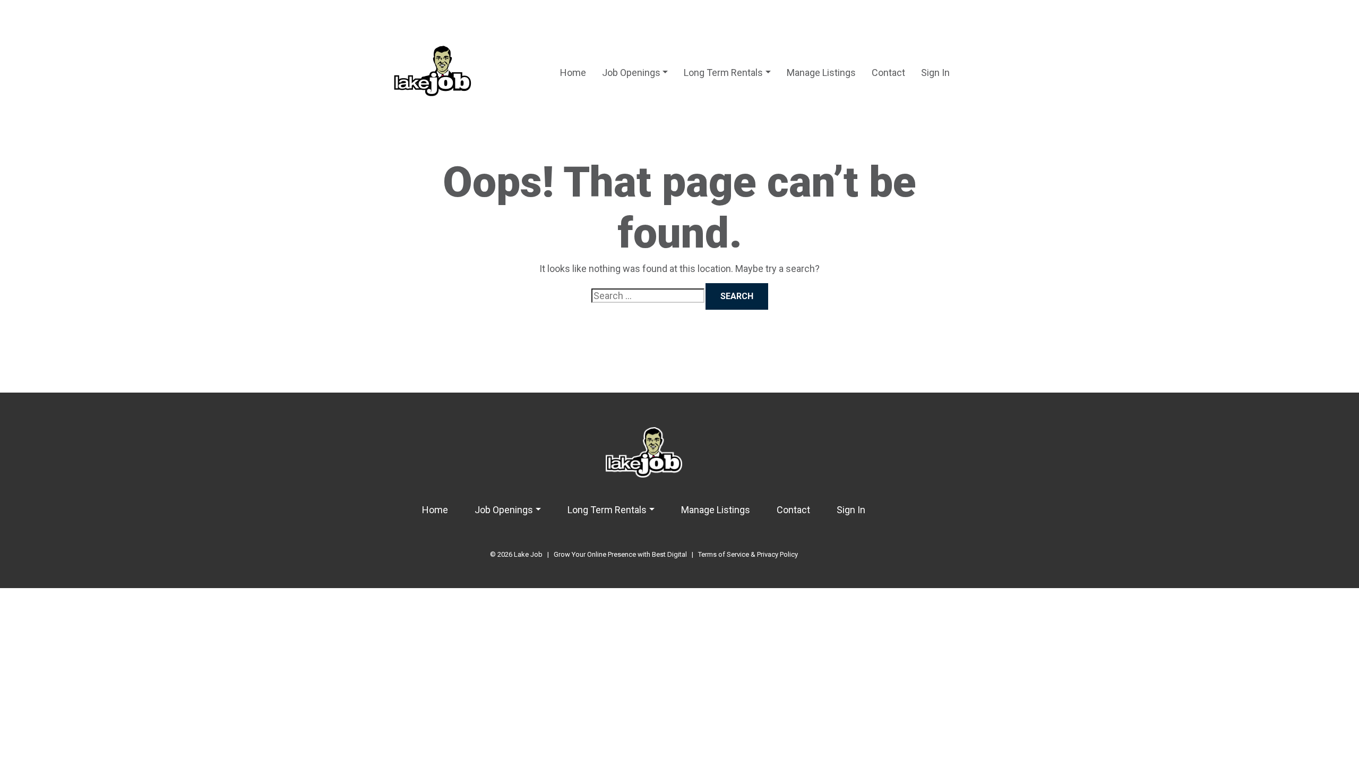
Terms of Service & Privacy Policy (748, 554)
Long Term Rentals (723, 72)
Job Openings (631, 72)
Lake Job (528, 554)
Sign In (935, 72)
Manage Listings (821, 72)
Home (573, 72)
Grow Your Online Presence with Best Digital (620, 554)
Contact (888, 72)
